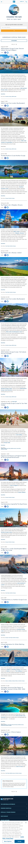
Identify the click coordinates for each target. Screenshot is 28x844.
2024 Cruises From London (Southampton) (13, 299)
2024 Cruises (14, 345)
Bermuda (16, 724)
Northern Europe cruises (6, 388)
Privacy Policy (9, 838)
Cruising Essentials (6, 808)
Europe (6, 198)
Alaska (8, 669)
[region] (14, 832)
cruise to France (19, 766)
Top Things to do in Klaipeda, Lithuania (11, 205)
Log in (22, 1)
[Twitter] (8, 53)
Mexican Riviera (15, 680)
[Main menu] (1, 1)
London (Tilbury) (21, 492)
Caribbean (10, 680)
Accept (19, 841)
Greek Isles (19, 448)
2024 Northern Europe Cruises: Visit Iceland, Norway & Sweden (13, 352)
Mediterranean (13, 448)
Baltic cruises (16, 231)
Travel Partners (5, 820)
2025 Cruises (14, 96)
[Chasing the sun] (14, 10)
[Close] (25, 822)
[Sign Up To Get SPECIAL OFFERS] (14, 31)
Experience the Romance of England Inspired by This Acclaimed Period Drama (13, 456)
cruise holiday (19, 434)
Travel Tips (7, 292)
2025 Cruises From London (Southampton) (13, 103)
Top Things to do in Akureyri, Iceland (11, 253)
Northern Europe (8, 96)
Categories (14, 40)
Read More (3, 94)
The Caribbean (19, 671)
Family (5, 448)
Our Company (4, 816)
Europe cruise (7, 442)
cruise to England (14, 485)
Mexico (8, 671)
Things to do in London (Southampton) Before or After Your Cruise (13, 549)
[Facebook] (5, 53)
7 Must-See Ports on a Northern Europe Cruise (14, 600)
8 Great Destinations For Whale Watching (12, 644)
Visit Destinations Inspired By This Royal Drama (14, 504)
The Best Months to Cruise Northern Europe (13, 156)
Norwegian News (11, 724)
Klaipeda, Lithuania (19, 233)
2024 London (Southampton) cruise (14, 331)
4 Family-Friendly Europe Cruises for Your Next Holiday (14, 404)
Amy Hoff (14, 401)
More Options (8, 841)
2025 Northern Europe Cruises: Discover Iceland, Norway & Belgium (12, 49)
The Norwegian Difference (8, 804)
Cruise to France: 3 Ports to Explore (11, 732)
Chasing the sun (14, 17)
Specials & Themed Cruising (8, 812)
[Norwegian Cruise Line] (14, 2)
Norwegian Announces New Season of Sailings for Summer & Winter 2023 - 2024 (13, 688)
